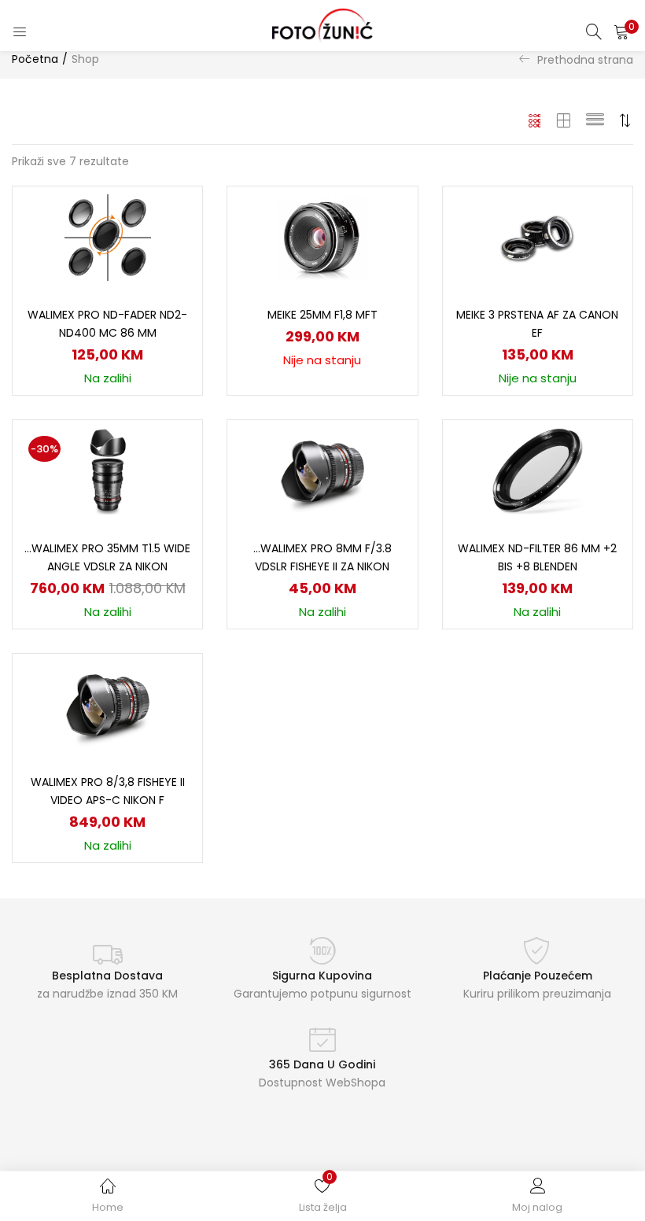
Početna (35, 59)
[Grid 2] (564, 120)
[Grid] (535, 120)
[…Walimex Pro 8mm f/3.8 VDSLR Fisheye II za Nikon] (322, 470)
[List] (595, 120)
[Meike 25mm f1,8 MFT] (322, 237)
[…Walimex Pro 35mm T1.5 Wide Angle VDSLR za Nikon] (108, 470)
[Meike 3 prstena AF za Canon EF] (537, 237)
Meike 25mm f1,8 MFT (322, 315)
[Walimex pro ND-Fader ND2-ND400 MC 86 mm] (108, 237)
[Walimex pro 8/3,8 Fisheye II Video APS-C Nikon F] (108, 704)
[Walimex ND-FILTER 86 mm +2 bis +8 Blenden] (538, 470)
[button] (621, 31)
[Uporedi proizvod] (171, 244)
